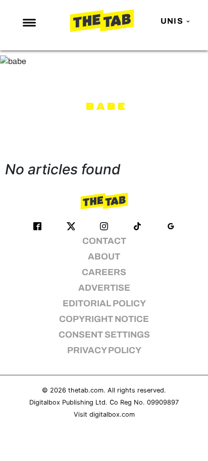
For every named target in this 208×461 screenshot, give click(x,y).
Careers (104, 272)
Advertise (104, 288)
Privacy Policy (104, 350)
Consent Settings (104, 335)
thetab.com (85, 390)
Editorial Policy (104, 303)
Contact (104, 241)
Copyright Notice (104, 319)
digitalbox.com (112, 414)
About (104, 256)
